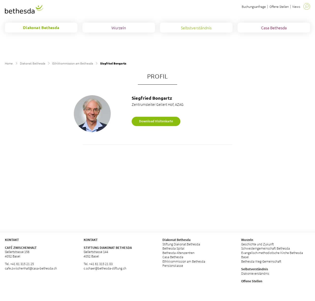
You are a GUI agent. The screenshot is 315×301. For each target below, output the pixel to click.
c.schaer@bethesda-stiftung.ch (105, 268)
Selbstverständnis (254, 269)
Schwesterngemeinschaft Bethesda (265, 248)
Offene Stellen (279, 6)
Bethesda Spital (173, 248)
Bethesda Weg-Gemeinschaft (261, 261)
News (296, 6)
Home (9, 63)
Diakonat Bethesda (32, 63)
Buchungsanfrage (254, 6)
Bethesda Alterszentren (178, 253)
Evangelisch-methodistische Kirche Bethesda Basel (272, 255)
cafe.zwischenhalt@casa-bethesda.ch (31, 268)
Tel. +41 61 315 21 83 (98, 264)
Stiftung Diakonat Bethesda (108, 247)
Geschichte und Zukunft (257, 244)
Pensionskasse (172, 265)
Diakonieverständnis (255, 273)
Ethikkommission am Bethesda (72, 63)
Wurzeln (247, 240)
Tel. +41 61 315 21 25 (19, 264)
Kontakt (91, 240)
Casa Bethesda (172, 257)
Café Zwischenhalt (21, 247)
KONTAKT (12, 240)
